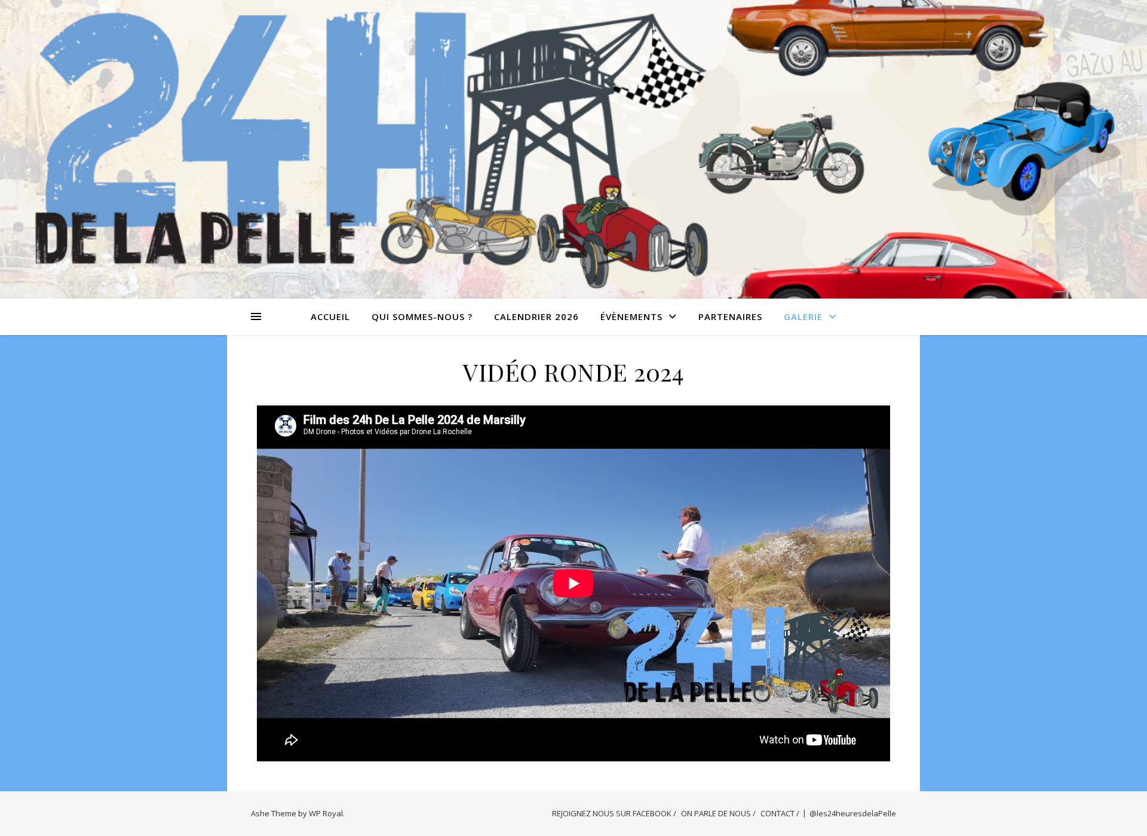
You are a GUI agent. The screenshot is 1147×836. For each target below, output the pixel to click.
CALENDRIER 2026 (536, 316)
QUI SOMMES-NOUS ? (422, 316)
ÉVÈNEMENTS (631, 316)
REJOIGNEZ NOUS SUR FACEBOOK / (614, 813)
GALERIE (803, 316)
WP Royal (326, 813)
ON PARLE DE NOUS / (718, 813)
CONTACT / (779, 813)
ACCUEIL (330, 316)
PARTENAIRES (730, 316)
